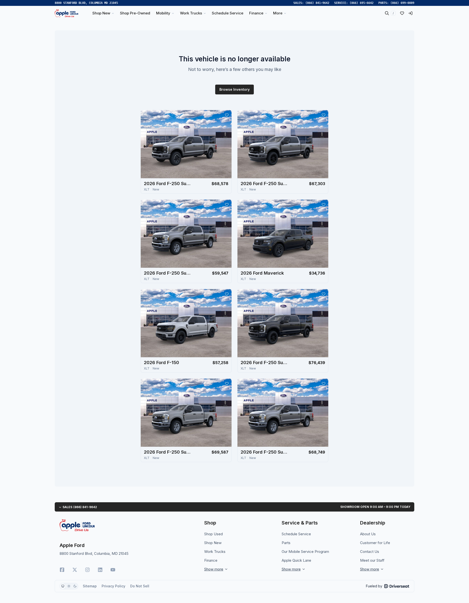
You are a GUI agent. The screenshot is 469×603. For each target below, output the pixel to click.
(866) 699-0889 (402, 3)
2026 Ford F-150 (161, 362)
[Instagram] (87, 569)
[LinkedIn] (100, 569)
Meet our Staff (372, 560)
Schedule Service (296, 534)
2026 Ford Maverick (262, 273)
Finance (210, 560)
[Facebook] (62, 569)
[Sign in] (410, 13)
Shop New (213, 542)
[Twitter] (74, 569)
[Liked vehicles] (402, 13)
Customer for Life (375, 542)
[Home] (66, 13)
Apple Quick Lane (296, 560)
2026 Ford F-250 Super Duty (168, 183)
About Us (368, 534)
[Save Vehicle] (227, 115)
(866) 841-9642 (317, 3)
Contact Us (369, 551)
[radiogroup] (69, 586)
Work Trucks (214, 551)
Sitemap (90, 586)
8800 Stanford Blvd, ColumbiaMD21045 (86, 3)
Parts (286, 542)
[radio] (63, 586)
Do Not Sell (139, 586)
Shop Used (213, 534)
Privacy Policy (113, 586)
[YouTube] (112, 569)
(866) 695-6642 (361, 3)
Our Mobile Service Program (305, 551)
